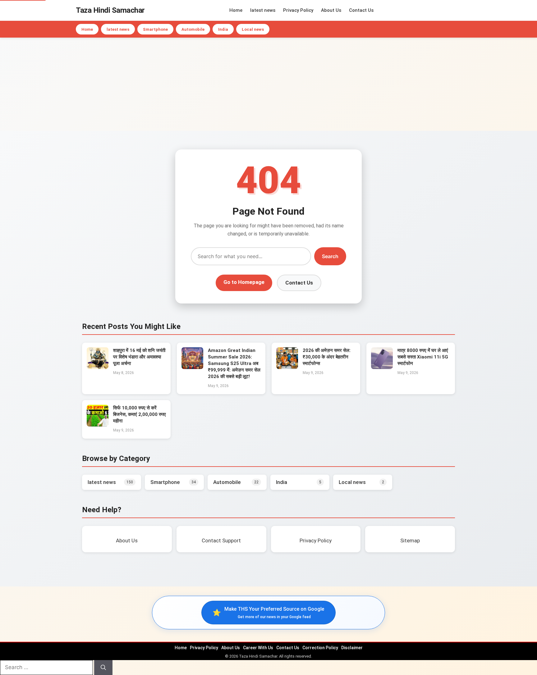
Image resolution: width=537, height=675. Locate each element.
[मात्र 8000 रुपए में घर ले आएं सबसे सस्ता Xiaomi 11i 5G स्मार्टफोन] (382, 367)
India (223, 29)
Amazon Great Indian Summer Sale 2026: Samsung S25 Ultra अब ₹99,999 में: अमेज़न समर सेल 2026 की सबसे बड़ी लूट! (234, 363)
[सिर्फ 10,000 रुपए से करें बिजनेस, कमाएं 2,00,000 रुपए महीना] (97, 425)
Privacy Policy (298, 10)
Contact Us (361, 10)
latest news (262, 10)
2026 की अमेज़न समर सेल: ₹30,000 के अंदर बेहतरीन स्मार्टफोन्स (327, 357)
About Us (331, 10)
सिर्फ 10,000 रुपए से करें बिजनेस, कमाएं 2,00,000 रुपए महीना (139, 414)
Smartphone (155, 29)
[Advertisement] (268, 84)
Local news (253, 29)
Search (330, 256)
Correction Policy (320, 647)
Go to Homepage (243, 282)
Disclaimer (352, 647)
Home (235, 10)
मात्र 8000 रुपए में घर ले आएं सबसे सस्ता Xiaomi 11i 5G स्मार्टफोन (422, 357)
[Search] (103, 667)
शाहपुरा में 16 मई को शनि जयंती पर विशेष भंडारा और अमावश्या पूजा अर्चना (139, 357)
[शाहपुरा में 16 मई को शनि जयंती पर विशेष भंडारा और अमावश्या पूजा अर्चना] (97, 367)
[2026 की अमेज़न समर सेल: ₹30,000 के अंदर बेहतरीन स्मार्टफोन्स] (287, 367)
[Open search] (459, 10)
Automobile (192, 29)
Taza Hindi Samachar (110, 10)
